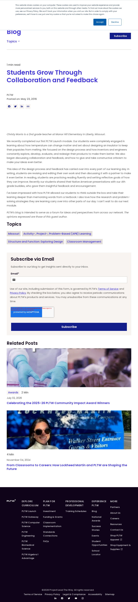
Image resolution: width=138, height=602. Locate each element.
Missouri (13, 234)
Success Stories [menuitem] (96, 528)
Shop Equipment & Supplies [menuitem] (120, 547)
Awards (13, 392)
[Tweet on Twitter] (15, 106)
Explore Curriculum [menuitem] (30, 503)
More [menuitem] (113, 501)
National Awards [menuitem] (96, 518)
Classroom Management (84, 242)
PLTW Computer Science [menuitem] (31, 524)
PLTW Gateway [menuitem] (30, 517)
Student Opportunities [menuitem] (99, 543)
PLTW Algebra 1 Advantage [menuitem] (30, 556)
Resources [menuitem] (116, 524)
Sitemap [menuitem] (109, 594)
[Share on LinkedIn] (21, 106)
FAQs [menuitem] (46, 541)
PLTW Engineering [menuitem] (28, 533)
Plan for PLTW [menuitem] (49, 503)
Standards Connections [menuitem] (50, 533)
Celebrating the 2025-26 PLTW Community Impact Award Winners (58, 403)
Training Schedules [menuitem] (75, 511)
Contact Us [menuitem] (116, 529)
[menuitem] (55, 598)
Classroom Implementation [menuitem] (52, 524)
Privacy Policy (18, 293)
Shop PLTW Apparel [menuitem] (116, 537)
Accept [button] (100, 22)
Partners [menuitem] (115, 507)
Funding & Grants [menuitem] (52, 517)
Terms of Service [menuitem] (33, 594)
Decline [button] (115, 22)
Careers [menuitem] (114, 518)
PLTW (10, 95)
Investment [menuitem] (49, 511)
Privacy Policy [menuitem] (52, 594)
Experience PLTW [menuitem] (99, 503)
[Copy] (28, 106)
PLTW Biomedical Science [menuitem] (28, 545)
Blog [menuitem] (94, 511)
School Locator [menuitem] (96, 552)
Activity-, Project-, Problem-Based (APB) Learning (57, 234)
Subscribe (120, 36)
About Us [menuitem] (115, 513)
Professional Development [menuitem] (74, 503)
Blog (14, 31)
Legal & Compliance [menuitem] (74, 594)
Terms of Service (108, 289)
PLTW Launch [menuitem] (29, 511)
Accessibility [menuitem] (95, 594)
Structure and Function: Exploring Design (35, 242)
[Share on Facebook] (9, 106)
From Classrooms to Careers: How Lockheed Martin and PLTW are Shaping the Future (67, 467)
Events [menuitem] (95, 535)
